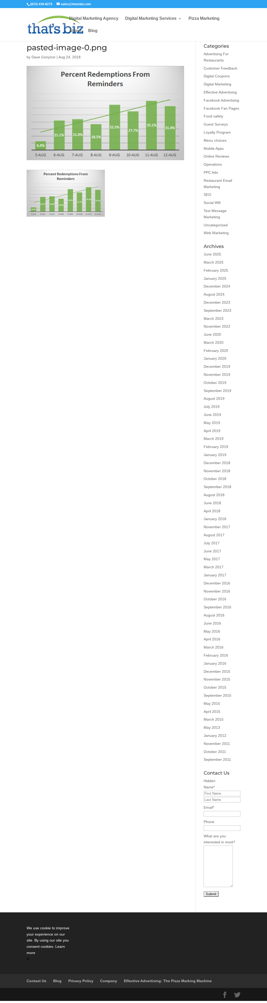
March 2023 (213, 318)
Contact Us (36, 981)
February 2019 (216, 447)
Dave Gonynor (44, 57)
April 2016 (212, 639)
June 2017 (212, 551)
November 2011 (217, 744)
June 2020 (212, 334)
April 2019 (212, 431)
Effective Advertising (220, 92)
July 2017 (212, 543)
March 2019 (213, 439)
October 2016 (215, 599)
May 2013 (212, 727)
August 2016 (214, 615)
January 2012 (215, 735)
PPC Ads (211, 172)
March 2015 (213, 719)
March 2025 (213, 262)
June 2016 (212, 623)
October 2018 (215, 479)
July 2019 (212, 406)
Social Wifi (212, 203)
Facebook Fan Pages (221, 108)
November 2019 (217, 374)
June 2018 (212, 503)
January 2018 (215, 519)
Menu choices (215, 140)
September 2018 (217, 487)
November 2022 (217, 326)
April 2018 (212, 511)
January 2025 (215, 278)
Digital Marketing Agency (93, 19)
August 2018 (214, 495)
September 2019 (217, 391)
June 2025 (212, 254)
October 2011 (215, 752)
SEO (207, 194)
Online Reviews (216, 156)
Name (209, 787)
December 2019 (217, 366)
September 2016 (217, 607)
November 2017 (217, 527)
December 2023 (217, 302)
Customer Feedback (220, 68)
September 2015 (217, 695)
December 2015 (217, 671)
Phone (209, 822)
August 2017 (214, 535)
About (75, 31)
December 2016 (217, 583)
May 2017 (212, 559)
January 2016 (215, 663)
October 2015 (215, 687)
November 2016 (217, 591)
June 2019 (212, 415)
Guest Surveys (216, 124)
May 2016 (212, 631)
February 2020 (216, 350)
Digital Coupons (217, 76)
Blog (93, 31)
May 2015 (212, 703)
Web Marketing (216, 233)
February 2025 (216, 270)
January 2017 (215, 575)
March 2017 (213, 567)
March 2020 (213, 342)
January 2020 (215, 358)
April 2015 (212, 711)
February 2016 (216, 655)
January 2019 (215, 455)
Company (108, 981)
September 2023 (217, 310)
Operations (213, 164)
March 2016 (213, 647)
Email (209, 807)
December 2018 (217, 463)
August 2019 (214, 398)
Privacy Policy (80, 981)
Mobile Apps (214, 148)
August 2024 (214, 294)
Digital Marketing (217, 84)
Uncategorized (216, 225)
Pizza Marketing (204, 19)
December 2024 (217, 286)
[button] (49, 959)
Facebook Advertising (221, 100)
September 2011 (217, 759)
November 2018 (217, 471)
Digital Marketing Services (151, 19)
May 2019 (212, 423)
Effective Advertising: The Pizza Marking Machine (168, 981)
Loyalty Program (217, 132)
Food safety (213, 116)
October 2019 (215, 383)
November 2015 (217, 679)
